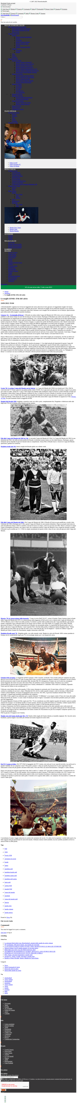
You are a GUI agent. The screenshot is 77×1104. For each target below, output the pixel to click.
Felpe (13, 199)
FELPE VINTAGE (10, 111)
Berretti (10, 236)
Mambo (18, 198)
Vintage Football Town (19, 181)
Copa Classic (12, 254)
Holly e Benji (12, 191)
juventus (7, 989)
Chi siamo (8, 1003)
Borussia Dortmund (14, 276)
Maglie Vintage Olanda (23, 42)
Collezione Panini (17, 176)
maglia (6, 988)
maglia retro (8, 906)
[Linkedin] (3, 1092)
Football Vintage (13, 271)
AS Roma (19, 87)
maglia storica (9, 912)
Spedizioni (8, 1031)
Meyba (10, 261)
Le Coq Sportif (12, 266)
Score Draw (11, 257)
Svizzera (64, 9)
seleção (7, 902)
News (8, 917)
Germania (26, 9)
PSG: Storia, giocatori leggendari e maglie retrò (18, 955)
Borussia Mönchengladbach (24, 97)
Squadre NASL (16, 106)
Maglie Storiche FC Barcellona (25, 77)
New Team (19, 194)
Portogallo (40, 9)
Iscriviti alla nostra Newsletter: (10, 1075)
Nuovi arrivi (15, 32)
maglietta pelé (9, 869)
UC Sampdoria (20, 92)
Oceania (14, 57)
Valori (6, 1005)
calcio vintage (9, 979)
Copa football (16, 172)
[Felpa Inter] (18, 158)
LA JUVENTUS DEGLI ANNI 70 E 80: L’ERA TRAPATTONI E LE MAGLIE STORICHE (33, 946)
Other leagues (16, 107)
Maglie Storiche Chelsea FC (24, 65)
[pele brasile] (38, 615)
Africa (14, 55)
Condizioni (8, 1034)
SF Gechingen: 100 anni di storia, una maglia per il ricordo (22, 945)
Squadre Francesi (17, 94)
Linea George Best (17, 182)
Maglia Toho (13, 229)
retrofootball (8, 978)
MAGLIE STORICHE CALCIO (14, 25)
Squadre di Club (13, 59)
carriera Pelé (8, 885)
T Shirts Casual (12, 171)
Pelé (6, 849)
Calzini (10, 239)
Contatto (7, 1013)
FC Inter (18, 89)
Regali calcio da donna (15, 246)
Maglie (14, 193)
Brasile (18, 52)
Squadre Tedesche (17, 96)
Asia (13, 54)
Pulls (13, 189)
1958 (6, 852)
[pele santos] (38, 741)
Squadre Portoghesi (18, 101)
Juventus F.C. (20, 91)
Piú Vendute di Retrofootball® (17, 27)
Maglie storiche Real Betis (23, 82)
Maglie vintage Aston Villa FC (25, 64)
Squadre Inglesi (16, 60)
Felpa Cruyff (13, 163)
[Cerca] (1, 19)
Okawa (10, 259)
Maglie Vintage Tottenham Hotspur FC (27, 70)
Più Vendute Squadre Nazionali (21, 28)
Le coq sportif (16, 179)
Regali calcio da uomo (15, 244)
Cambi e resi (8, 1032)
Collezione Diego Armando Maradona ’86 (24, 184)
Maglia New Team (15, 227)
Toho (17, 196)
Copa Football (9, 1063)
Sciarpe (10, 237)
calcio (6, 986)
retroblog (7, 293)
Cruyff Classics (16, 174)
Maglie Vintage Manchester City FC (26, 69)
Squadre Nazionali (13, 34)
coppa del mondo (10, 892)
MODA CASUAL (10, 169)
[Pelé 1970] (38, 674)
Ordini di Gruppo (10, 1010)
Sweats (14, 187)
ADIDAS (11, 281)
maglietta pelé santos (11, 879)
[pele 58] (38, 420)
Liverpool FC (12, 279)
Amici (6, 1012)
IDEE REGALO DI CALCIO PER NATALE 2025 (20, 950)
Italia (33, 9)
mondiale (7, 896)
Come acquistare (9, 1024)
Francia (19, 9)
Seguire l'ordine (9, 1026)
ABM (10, 274)
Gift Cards (11, 242)
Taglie (6, 1027)
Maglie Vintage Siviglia (23, 79)
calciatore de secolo (10, 859)
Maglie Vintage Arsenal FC (24, 62)
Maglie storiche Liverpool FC (24, 67)
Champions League (18, 109)
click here (3, 932)
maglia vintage (9, 909)
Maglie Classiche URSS (23, 47)
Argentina (19, 50)
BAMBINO (8, 249)
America (14, 49)
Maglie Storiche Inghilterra (24, 37)
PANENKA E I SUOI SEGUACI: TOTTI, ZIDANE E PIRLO (24, 953)
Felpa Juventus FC (15, 164)
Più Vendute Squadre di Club (20, 30)
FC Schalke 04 (12, 278)
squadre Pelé (8, 889)
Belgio (13, 9)
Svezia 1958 (8, 855)
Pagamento (8, 1029)
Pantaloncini (15, 201)
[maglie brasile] (38, 385)
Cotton (10, 273)
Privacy (7, 1037)
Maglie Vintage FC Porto (23, 102)
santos (6, 865)
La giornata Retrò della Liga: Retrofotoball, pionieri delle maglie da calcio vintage (29, 943)
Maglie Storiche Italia (22, 44)
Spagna (57, 9)
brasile (6, 862)
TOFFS (10, 264)
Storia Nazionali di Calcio (12, 967)
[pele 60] (38, 484)
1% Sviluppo (8, 1008)
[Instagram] (2, 1092)
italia (6, 991)
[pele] (38, 808)
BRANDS (8, 251)
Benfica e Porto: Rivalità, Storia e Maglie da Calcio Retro (21, 958)
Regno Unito (49, 9)
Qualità (7, 1007)
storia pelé (8, 882)
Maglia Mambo (14, 231)
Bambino (14, 203)
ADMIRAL (11, 267)
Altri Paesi (5, 9)
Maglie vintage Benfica (23, 104)
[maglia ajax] (21, 223)
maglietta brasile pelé (11, 872)
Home (6, 291)
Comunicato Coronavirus (12, 1039)
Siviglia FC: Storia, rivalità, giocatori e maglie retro (20, 956)
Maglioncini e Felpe (14, 186)
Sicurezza (7, 1036)
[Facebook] (1, 1092)
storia (6, 993)
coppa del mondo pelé (11, 899)
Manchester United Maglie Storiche (26, 72)
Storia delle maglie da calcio (13, 970)
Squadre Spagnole (17, 74)
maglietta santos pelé (11, 875)
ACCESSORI (9, 234)
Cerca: (3, 17)
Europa (14, 35)
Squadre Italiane (17, 84)
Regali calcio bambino (15, 247)
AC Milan (19, 86)
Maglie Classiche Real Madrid (25, 76)
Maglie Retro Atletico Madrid (24, 81)
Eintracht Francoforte (22, 99)
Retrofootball (16, 177)
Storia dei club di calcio (11, 969)
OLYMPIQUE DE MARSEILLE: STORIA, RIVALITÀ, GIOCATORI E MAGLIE (30, 951)
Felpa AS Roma (14, 166)
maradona (7, 983)
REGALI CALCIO (10, 241)
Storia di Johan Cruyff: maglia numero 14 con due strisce (21, 948)
